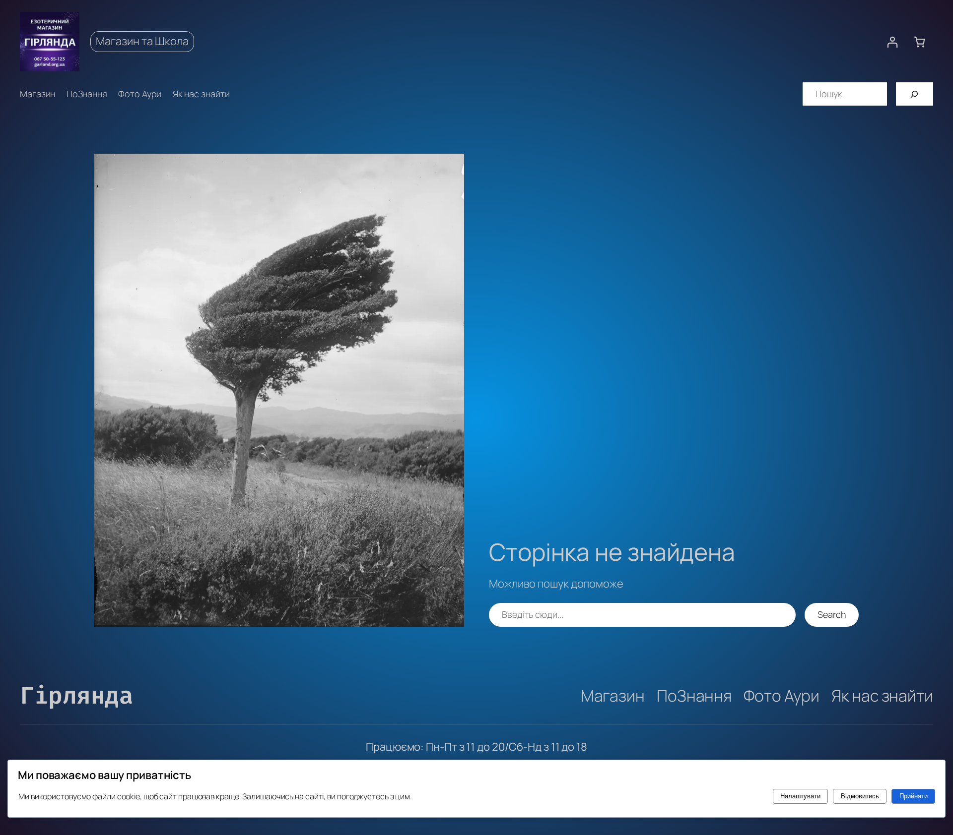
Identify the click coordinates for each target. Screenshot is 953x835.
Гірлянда (76, 695)
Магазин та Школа (142, 41)
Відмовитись (860, 796)
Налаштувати (800, 796)
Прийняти (913, 796)
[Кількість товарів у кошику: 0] (919, 42)
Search (831, 614)
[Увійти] (892, 42)
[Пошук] (914, 94)
